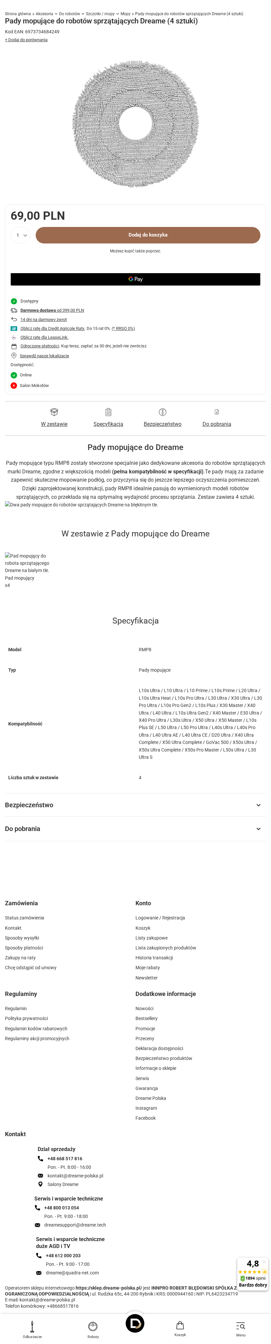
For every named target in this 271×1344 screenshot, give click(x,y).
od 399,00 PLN (52, 310)
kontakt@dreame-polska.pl (47, 1299)
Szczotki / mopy (100, 14)
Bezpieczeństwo (29, 805)
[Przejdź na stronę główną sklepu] (135, 1323)
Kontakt (15, 1134)
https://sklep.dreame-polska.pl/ (109, 1288)
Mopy (126, 14)
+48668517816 (63, 1306)
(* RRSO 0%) (123, 328)
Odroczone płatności (39, 345)
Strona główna (18, 14)
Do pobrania (22, 829)
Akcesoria (44, 14)
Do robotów (69, 14)
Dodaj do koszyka (148, 235)
